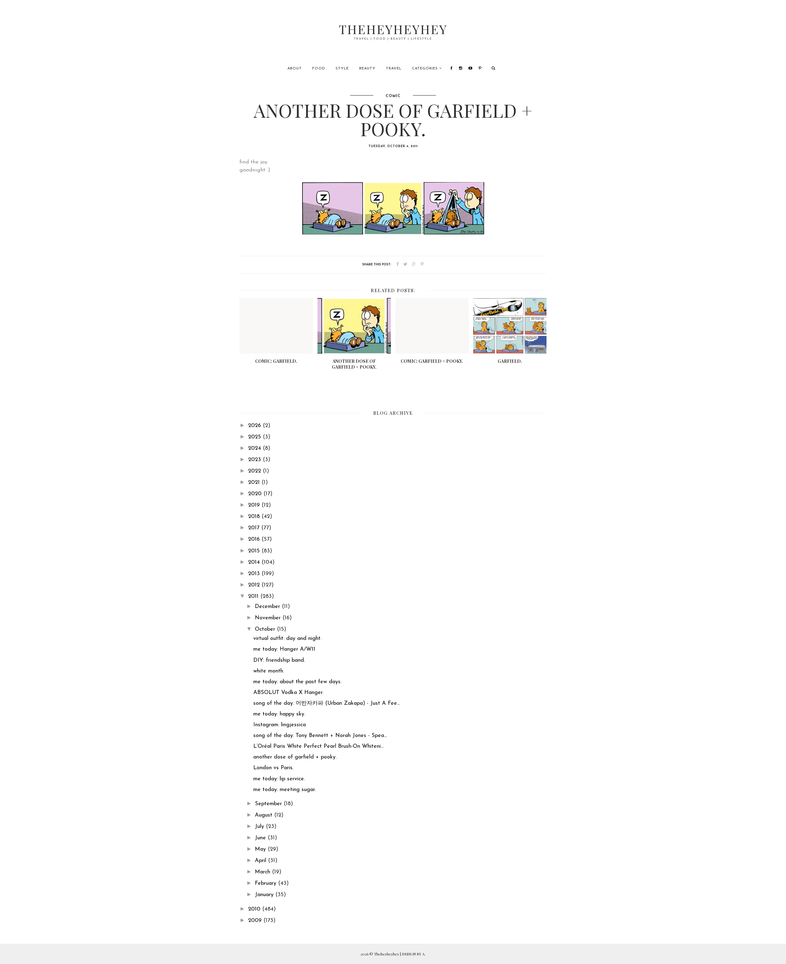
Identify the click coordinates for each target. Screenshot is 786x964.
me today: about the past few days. (297, 682)
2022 (255, 471)
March (263, 872)
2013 (255, 574)
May (261, 849)
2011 (254, 596)
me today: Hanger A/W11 (284, 649)
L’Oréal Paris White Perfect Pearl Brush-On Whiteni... (318, 746)
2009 (255, 920)
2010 (255, 909)
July (260, 826)
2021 (255, 482)
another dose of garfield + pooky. (295, 757)
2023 (255, 460)
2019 (255, 505)
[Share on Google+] (414, 264)
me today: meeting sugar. (284, 790)
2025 (255, 437)
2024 (255, 448)
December (268, 606)
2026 (255, 426)
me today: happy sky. (279, 714)
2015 (255, 551)
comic (393, 96)
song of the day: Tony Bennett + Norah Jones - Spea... (320, 736)
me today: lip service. (279, 779)
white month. (268, 671)
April (261, 861)
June (261, 838)
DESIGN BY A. (414, 953)
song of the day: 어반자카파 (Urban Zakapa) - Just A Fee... (326, 703)
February (266, 883)
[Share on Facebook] (397, 264)
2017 (254, 528)
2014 (255, 562)
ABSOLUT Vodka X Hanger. (288, 693)
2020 (255, 494)
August (264, 815)
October (266, 629)
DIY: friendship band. (279, 660)
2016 (255, 539)
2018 (255, 516)
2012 (255, 585)
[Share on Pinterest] (422, 264)
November (268, 618)
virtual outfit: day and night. (287, 638)
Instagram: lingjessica (279, 725)
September (269, 804)
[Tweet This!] (405, 264)
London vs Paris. (273, 768)
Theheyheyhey (393, 29)
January (265, 895)
